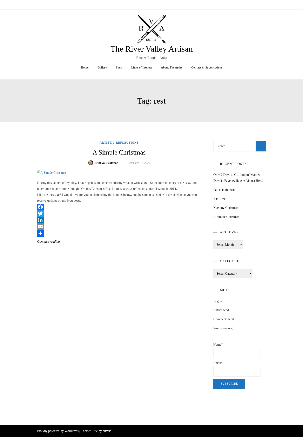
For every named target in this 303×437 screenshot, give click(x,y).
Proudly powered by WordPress (58, 431)
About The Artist (171, 67)
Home (84, 67)
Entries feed (221, 310)
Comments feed (223, 319)
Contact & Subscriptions (206, 67)
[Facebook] (119, 207)
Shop (119, 67)
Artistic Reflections (119, 142)
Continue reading (48, 241)
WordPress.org (223, 328)
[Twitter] (119, 213)
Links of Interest (141, 67)
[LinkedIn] (119, 220)
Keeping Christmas (225, 207)
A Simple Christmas (119, 152)
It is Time (219, 199)
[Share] (119, 233)
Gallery (102, 67)
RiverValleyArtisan (106, 162)
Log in (217, 301)
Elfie (95, 431)
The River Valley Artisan (151, 48)
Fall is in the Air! (224, 189)
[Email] (119, 226)
